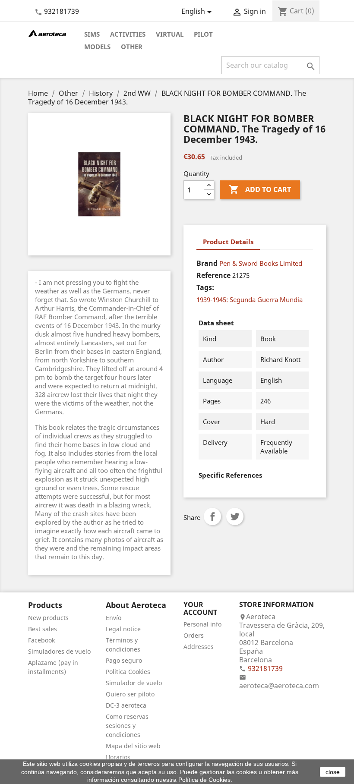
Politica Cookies (128, 672)
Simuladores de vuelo (59, 651)
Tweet (234, 516)
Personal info (202, 624)
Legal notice (123, 629)
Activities (127, 34)
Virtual (169, 34)
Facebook (41, 640)
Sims (92, 34)
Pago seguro (124, 660)
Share (212, 516)
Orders (193, 635)
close (333, 771)
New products (48, 618)
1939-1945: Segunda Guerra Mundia (249, 299)
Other (131, 46)
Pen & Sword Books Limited (260, 263)
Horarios (118, 757)
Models (97, 46)
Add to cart (260, 189)
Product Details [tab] (228, 241)
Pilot (203, 34)
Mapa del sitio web (133, 746)
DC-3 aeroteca (126, 705)
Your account (200, 608)
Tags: (205, 287)
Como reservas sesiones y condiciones (127, 725)
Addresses (198, 646)
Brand (207, 263)
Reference (213, 275)
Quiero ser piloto (130, 694)
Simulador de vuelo (134, 683)
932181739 (61, 11)
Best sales (42, 629)
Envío (113, 618)
